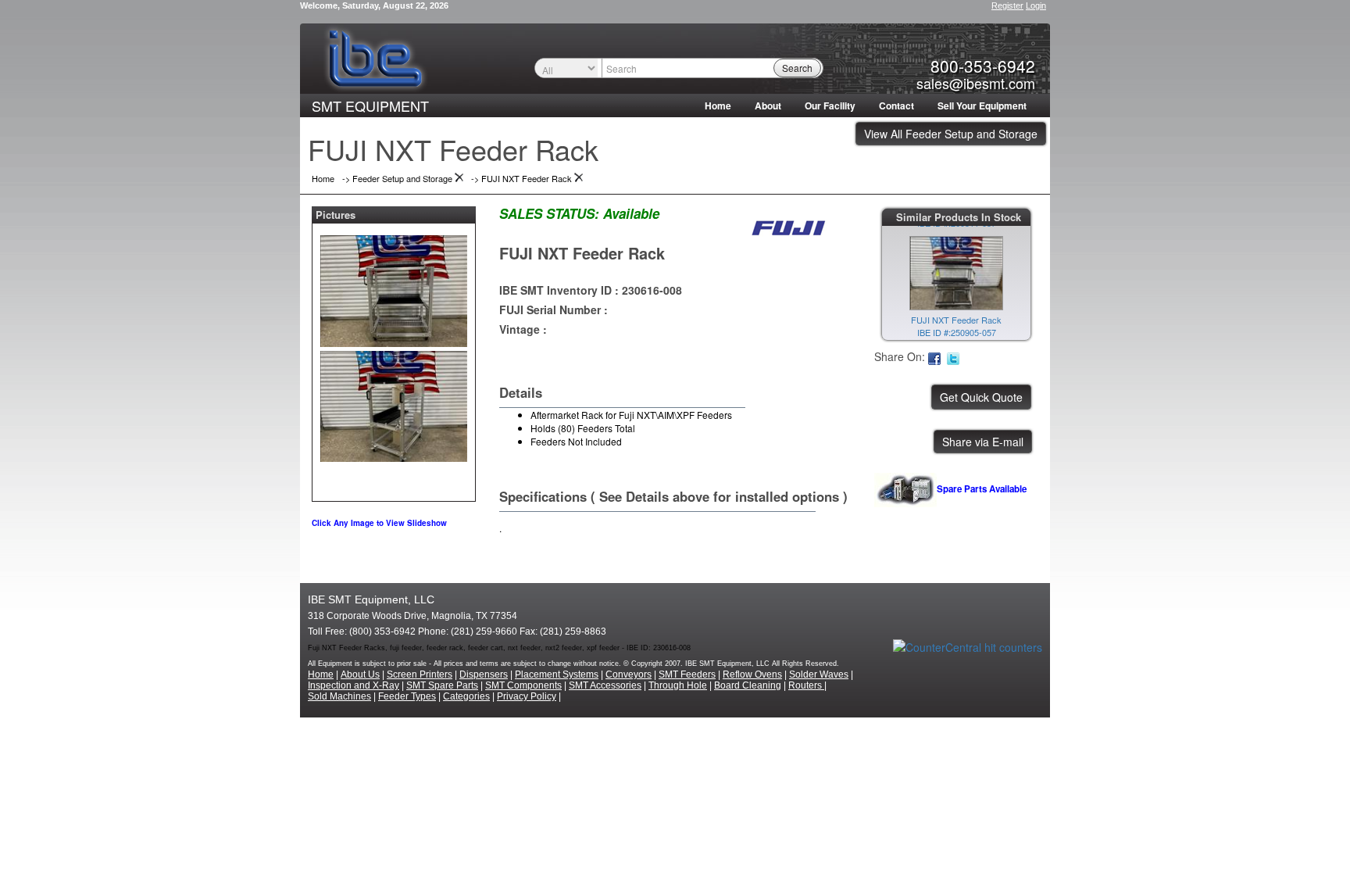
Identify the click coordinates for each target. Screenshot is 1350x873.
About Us (360, 674)
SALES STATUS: (549, 213)
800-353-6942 (982, 65)
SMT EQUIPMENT (370, 105)
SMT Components (523, 685)
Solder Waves (818, 674)
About (768, 105)
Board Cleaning (747, 685)
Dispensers (483, 674)
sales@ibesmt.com (975, 82)
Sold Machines (339, 696)
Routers (806, 685)
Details (520, 392)
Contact (896, 105)
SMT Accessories (605, 685)
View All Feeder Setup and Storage (951, 133)
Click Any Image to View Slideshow (379, 522)
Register (1007, 5)
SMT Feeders (687, 674)
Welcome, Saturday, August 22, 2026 (374, 5)
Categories (466, 696)
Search (797, 67)
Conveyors (628, 674)
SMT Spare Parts (442, 685)
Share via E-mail (982, 441)
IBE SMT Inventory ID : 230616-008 (590, 290)
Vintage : (523, 329)
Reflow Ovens (752, 674)
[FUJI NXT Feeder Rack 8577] (393, 287)
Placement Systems (556, 674)
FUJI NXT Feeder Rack (582, 253)
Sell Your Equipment (982, 105)
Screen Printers (419, 674)
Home (718, 105)
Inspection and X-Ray (353, 685)
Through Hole (677, 685)
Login (1036, 5)
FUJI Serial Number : (553, 309)
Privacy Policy (526, 696)
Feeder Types (407, 696)
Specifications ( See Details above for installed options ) (673, 496)
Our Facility (830, 105)
